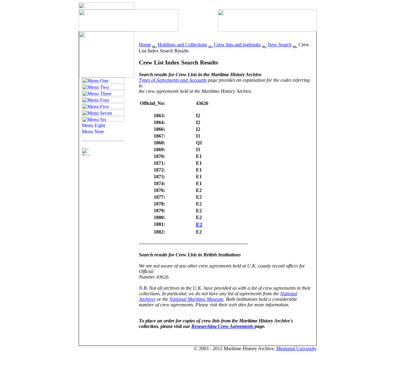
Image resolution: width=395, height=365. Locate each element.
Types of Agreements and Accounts (173, 80)
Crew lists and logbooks (237, 44)
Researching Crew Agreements (222, 326)
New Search (280, 44)
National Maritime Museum (196, 299)
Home (145, 44)
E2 (199, 225)
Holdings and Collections (182, 44)
